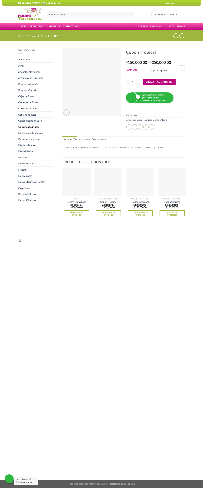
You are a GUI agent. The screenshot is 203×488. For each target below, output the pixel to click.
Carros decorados (28, 108)
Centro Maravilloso (76, 202)
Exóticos (23, 157)
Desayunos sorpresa (29, 138)
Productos (36, 26)
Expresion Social (27, 163)
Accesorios (24, 59)
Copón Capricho (172, 202)
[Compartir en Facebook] (128, 127)
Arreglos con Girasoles (30, 77)
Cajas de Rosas (26, 96)
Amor (21, 65)
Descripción (69, 139)
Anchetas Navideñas (29, 71)
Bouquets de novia (28, 83)
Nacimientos (25, 175)
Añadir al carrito (159, 81)
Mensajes (54, 26)
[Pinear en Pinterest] (146, 127)
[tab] (69, 139)
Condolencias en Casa (30, 120)
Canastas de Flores (28, 102)
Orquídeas (24, 187)
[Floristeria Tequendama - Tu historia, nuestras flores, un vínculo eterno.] (30, 14)
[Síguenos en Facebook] (177, 3)
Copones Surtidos (46, 36)
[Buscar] (131, 14)
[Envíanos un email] (183, 3)
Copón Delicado (108, 202)
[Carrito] (183, 14)
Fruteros (23, 169)
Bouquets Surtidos (28, 89)
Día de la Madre (27, 145)
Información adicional (93, 139)
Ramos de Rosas (27, 193)
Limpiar (181, 65)
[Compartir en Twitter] (134, 127)
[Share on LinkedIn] (151, 127)
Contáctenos (71, 26)
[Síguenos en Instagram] (180, 3)
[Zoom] (66, 112)
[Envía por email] (140, 127)
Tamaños (131, 70)
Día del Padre (25, 151)
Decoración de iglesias (30, 132)
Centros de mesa (27, 114)
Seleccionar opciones (76, 213)
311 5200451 (53, 2)
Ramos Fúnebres (27, 200)
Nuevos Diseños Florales (31, 181)
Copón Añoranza (140, 202)
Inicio (23, 26)
